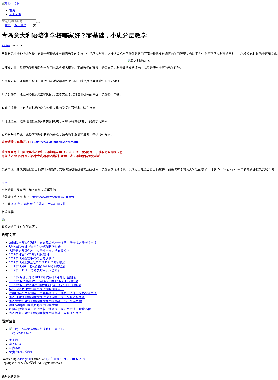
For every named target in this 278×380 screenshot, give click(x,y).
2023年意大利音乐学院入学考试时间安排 (38, 203)
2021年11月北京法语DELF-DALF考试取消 (37, 262)
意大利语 (20, 25)
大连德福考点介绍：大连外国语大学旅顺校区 (39, 250)
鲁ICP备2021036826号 (70, 359)
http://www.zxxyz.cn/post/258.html (53, 196)
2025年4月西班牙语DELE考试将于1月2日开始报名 (42, 277)
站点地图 (15, 348)
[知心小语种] (11, 3)
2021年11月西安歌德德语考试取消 (31, 258)
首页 (12, 10)
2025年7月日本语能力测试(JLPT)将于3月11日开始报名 (45, 285)
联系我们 (27, 352)
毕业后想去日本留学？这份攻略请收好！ (36, 246)
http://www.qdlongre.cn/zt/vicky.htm (55, 141)
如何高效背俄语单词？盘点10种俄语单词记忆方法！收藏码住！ (51, 309)
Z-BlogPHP (24, 359)
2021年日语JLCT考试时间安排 (29, 254)
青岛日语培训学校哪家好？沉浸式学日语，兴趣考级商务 (47, 297)
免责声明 (15, 352)
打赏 (5, 182)
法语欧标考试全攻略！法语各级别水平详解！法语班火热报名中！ (53, 242)
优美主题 (50, 359)
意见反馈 (15, 14)
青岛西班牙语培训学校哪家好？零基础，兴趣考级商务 (45, 313)
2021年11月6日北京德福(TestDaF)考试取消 (37, 266)
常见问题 (15, 344)
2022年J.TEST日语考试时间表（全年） (35, 270)
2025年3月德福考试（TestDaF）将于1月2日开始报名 (43, 281)
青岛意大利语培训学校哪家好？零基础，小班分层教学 (45, 301)
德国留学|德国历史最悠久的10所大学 (33, 305)
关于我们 (15, 340)
